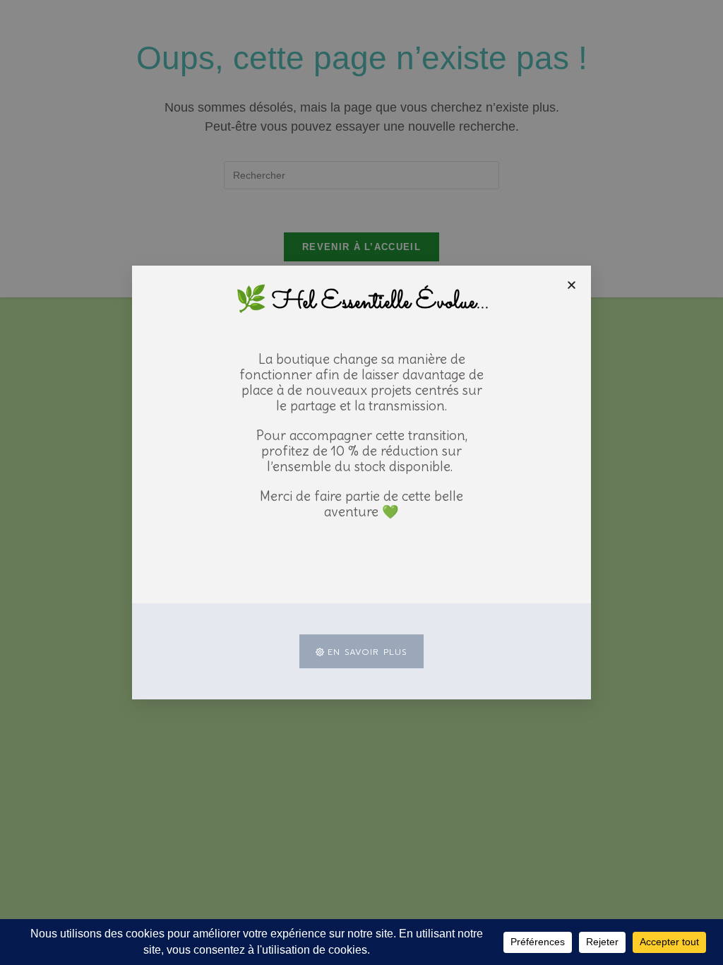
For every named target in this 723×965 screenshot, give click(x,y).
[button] (571, 285)
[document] (361, 482)
